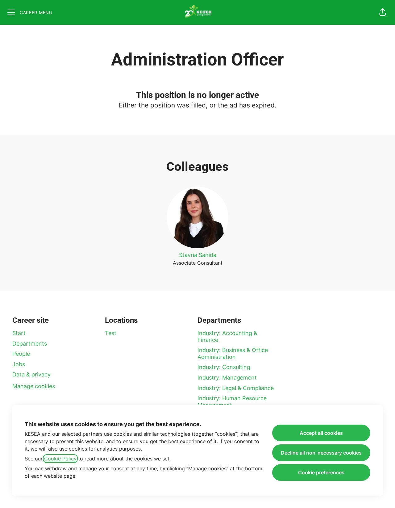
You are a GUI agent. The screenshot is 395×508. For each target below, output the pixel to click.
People (21, 354)
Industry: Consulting (224, 367)
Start (19, 333)
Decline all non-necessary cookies (321, 453)
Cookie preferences (321, 472)
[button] (382, 12)
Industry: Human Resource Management (232, 401)
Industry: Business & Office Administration (233, 353)
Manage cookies (33, 386)
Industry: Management (227, 377)
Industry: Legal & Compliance (236, 388)
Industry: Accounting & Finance (227, 336)
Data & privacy (31, 374)
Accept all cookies (321, 433)
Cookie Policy (60, 459)
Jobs (18, 364)
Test (110, 333)
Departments (29, 343)
